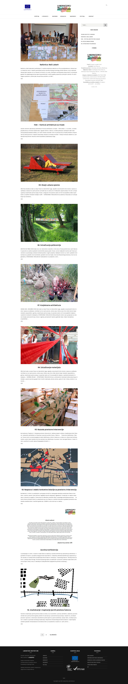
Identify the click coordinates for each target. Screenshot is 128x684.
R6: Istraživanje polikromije (49, 245)
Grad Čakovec (90, 655)
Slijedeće (53, 634)
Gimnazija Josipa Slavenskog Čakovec (96, 660)
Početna (36, 16)
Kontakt (91, 16)
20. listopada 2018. (71, 362)
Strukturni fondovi (92, 664)
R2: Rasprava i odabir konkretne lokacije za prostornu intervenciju (49, 490)
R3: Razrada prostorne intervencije (49, 429)
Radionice (73, 16)
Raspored (55, 16)
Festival (82, 16)
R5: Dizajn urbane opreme (49, 185)
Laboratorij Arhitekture (30, 59)
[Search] (106, 5)
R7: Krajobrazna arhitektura (49, 305)
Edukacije (63, 16)
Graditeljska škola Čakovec (93, 662)
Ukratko (45, 655)
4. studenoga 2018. (71, 300)
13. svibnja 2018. (72, 605)
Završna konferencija (49, 550)
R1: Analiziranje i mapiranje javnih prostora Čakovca (49, 610)
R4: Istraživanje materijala (49, 367)
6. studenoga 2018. (71, 180)
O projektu (45, 16)
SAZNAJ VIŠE (94, 86)
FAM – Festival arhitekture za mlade (49, 125)
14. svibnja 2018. (72, 544)
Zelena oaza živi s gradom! (88, 34)
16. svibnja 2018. (72, 484)
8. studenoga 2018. (71, 119)
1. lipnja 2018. (72, 424)
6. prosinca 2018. (72, 59)
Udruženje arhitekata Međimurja (95, 657)
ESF (88, 667)
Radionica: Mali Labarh (49, 65)
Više (22, 78)
